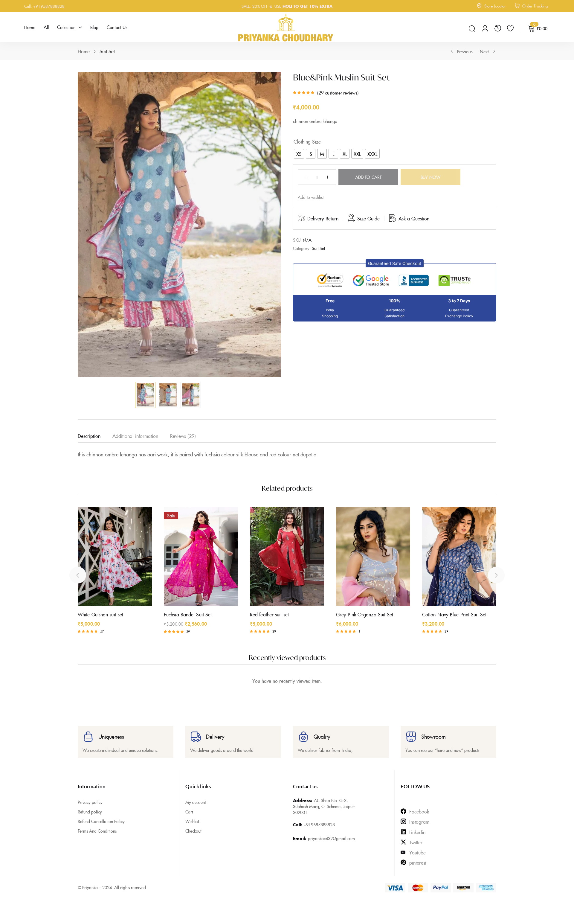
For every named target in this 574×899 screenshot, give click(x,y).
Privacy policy (90, 802)
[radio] (299, 153)
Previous (465, 51)
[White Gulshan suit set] (115, 556)
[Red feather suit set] (287, 556)
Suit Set (107, 51)
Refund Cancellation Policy (101, 821)
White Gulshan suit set (100, 614)
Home (84, 51)
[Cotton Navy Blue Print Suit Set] (459, 556)
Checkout (193, 831)
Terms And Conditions (97, 831)
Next (484, 51)
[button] (395, 263)
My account (195, 802)
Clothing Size (307, 141)
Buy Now (430, 177)
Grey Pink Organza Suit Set (364, 614)
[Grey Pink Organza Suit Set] (373, 556)
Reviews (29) (183, 435)
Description (89, 435)
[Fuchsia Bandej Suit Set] (201, 556)
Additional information (135, 435)
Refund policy (90, 812)
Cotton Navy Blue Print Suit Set (454, 614)
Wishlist (192, 821)
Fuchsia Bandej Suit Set (188, 614)
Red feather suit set (269, 614)
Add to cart (368, 177)
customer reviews (337, 93)
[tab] (95, 437)
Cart (189, 812)
